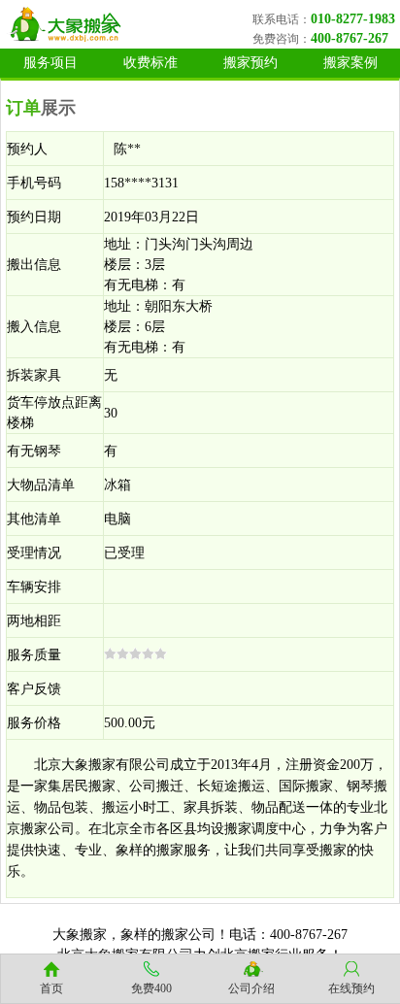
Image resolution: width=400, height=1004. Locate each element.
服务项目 (50, 62)
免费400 (151, 988)
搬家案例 (350, 62)
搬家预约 (250, 62)
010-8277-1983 (353, 19)
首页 (51, 988)
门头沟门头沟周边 (199, 244)
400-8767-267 (349, 38)
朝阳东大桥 (179, 306)
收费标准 (150, 62)
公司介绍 (251, 988)
